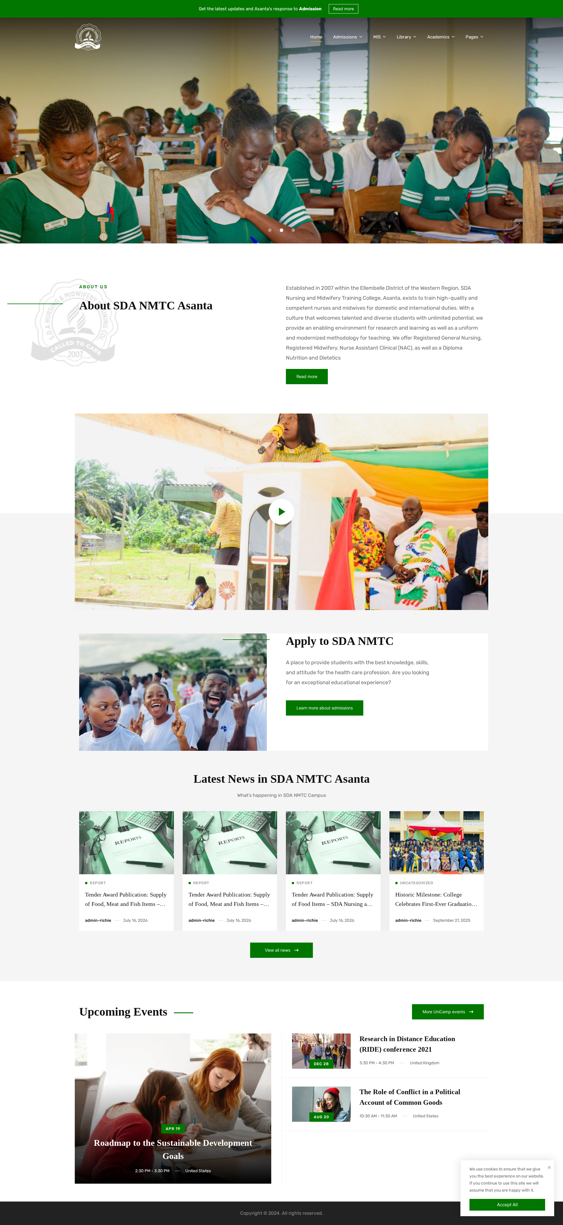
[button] (269, 230)
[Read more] (126, 814)
